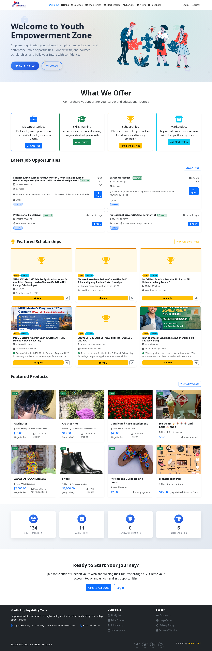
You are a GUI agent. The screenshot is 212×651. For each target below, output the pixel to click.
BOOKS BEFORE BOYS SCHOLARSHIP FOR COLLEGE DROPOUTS (105, 339)
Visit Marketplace (179, 142)
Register (195, 4)
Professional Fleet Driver (27, 215)
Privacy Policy (167, 625)
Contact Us (166, 615)
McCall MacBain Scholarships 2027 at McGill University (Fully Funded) (166, 281)
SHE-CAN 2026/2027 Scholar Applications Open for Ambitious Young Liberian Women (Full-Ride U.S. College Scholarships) (40, 282)
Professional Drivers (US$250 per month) (133, 215)
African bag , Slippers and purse (127, 480)
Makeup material (170, 478)
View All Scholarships (187, 241)
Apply (98, 196)
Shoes (66, 478)
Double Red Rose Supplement (129, 423)
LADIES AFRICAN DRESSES (30, 478)
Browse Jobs (33, 145)
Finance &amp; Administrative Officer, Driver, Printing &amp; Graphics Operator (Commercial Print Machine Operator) (48, 179)
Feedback (156, 4)
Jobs (66, 4)
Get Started (27, 65)
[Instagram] (161, 645)
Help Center (166, 620)
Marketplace (113, 4)
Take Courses (118, 620)
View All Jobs (192, 167)
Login (186, 4)
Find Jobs (116, 615)
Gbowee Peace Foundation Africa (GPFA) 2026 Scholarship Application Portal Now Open (102, 281)
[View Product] (30, 401)
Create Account (98, 588)
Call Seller (180, 408)
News (143, 4)
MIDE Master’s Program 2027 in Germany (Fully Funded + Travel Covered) (39, 339)
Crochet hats (70, 423)
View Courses (82, 142)
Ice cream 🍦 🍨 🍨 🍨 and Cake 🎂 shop (176, 425)
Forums (130, 4)
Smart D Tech (194, 643)
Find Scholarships (130, 145)
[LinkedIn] (153, 645)
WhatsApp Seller (35, 408)
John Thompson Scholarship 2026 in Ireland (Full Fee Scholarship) (168, 339)
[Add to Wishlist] (37, 401)
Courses (78, 4)
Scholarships (94, 4)
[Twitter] (145, 645)
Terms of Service (168, 630)
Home (55, 4)
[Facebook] (137, 645)
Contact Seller (83, 408)
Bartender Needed (120, 177)
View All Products (189, 384)
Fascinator (20, 423)
